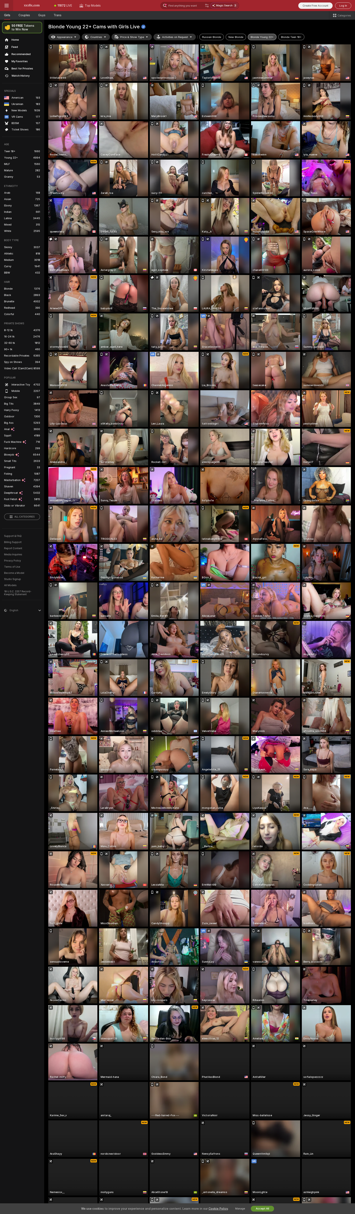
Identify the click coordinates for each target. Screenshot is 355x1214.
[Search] (207, 5)
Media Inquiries (13, 554)
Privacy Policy (12, 560)
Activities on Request (175, 37)
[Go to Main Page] (32, 5)
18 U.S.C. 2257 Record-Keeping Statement (17, 593)
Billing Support (13, 542)
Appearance (64, 37)
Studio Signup (12, 579)
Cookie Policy (218, 1208)
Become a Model (14, 573)
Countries (96, 37)
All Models (10, 585)
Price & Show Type (132, 37)
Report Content (13, 548)
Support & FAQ (13, 536)
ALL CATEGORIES (24, 516)
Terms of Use (12, 566)
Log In (343, 5)
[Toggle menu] (6, 5)
